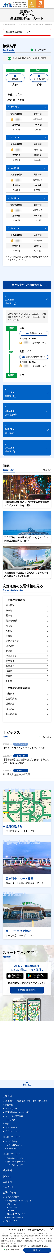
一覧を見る (46, 470)
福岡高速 (10, 708)
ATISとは (9, 1187)
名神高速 (10, 666)
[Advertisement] (28, 271)
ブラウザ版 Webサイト (15, 1145)
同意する (37, 1250)
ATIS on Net (11, 1204)
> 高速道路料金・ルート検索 (42, 24)
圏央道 (9, 615)
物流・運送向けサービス (16, 1162)
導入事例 (7, 1170)
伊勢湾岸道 (11, 656)
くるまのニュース (13, 1131)
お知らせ (7, 1176)
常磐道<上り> (36, 333)
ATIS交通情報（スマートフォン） (19, 1201)
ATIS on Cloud (12, 1207)
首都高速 (10, 693)
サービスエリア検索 (14, 1116)
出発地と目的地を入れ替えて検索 (29, 58)
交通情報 (7, 1096)
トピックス (10, 1120)
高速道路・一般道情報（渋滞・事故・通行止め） (26, 1101)
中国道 (9, 676)
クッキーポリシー (12, 1250)
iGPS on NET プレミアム (16, 1214)
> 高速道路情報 (26, 24)
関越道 (9, 630)
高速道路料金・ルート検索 (17, 1112)
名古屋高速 (11, 698)
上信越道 (10, 646)
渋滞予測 (9, 1105)
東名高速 (10, 605)
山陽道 (9, 671)
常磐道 (15, 79)
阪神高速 (10, 703)
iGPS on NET (12, 1211)
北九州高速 (11, 714)
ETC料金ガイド (42, 50)
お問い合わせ (9, 1192)
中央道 (9, 610)
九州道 (9, 681)
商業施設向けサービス (15, 1158)
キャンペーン (11, 1127)
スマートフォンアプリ (15, 1148)
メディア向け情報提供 (15, 1218)
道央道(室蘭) (12, 620)
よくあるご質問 (12, 1197)
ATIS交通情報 (11, 1141)
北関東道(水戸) (39, 79)
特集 (7, 1124)
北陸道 (9, 651)
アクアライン (12, 641)
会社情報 (7, 1182)
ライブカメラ (11, 1108)
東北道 (9, 625)
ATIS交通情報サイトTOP (11, 24)
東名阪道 (10, 661)
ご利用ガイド (11, 1221)
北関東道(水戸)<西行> (36, 357)
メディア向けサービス (15, 1165)
